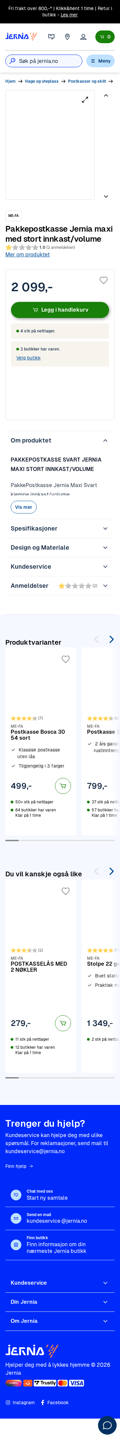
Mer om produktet (27, 254)
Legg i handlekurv (64, 310)
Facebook (58, 1402)
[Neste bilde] (106, 194)
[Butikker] (67, 37)
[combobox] (50, 61)
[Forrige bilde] (106, 98)
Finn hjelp (15, 1166)
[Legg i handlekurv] (63, 786)
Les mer (69, 14)
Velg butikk (28, 358)
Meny (104, 61)
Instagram (24, 1402)
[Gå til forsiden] (21, 36)
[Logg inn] (83, 37)
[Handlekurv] (105, 36)
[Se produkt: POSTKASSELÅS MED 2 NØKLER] (40, 976)
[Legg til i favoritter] (104, 280)
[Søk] (12, 61)
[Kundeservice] (51, 37)
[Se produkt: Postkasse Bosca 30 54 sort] (40, 741)
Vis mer (23, 507)
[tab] (105, 114)
